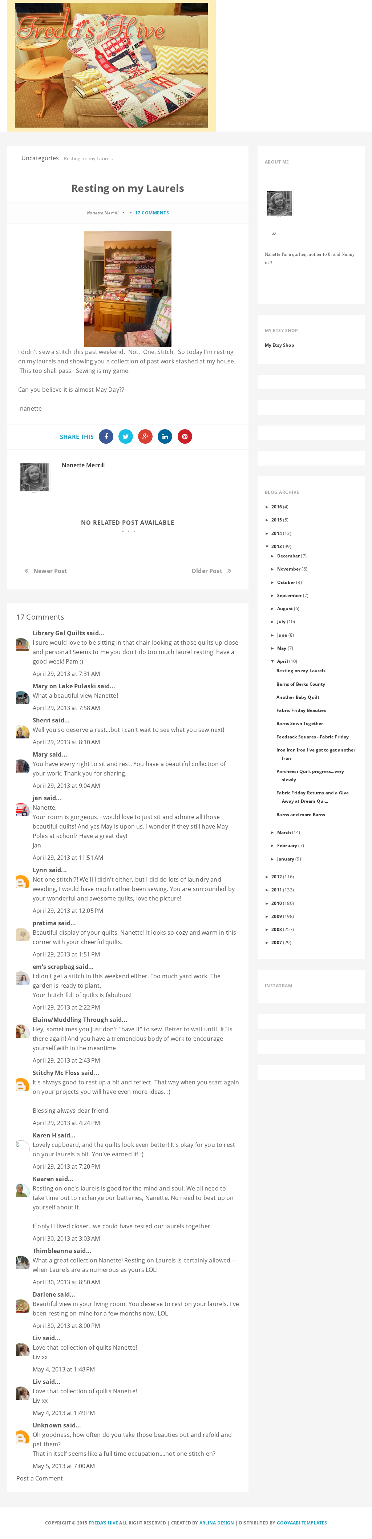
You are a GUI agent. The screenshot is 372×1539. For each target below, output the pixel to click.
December (288, 556)
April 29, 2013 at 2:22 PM (66, 1007)
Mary (40, 754)
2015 (276, 520)
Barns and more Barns (300, 814)
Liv (37, 1338)
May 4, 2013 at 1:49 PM (64, 1413)
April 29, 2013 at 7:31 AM (66, 674)
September (289, 595)
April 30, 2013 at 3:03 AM (66, 1238)
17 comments (152, 213)
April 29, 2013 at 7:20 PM (66, 1167)
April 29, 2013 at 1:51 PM (66, 954)
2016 (276, 506)
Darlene (44, 1294)
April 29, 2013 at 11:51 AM (68, 858)
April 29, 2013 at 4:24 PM (66, 1123)
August (285, 608)
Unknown (47, 1425)
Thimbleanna (52, 1251)
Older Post (206, 571)
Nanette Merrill (83, 465)
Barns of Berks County (300, 684)
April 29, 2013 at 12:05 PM (68, 911)
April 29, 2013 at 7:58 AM (66, 708)
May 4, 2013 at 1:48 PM (64, 1369)
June (282, 635)
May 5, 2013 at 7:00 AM (64, 1466)
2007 (276, 942)
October (286, 582)
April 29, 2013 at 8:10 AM (66, 742)
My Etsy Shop (279, 345)
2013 (276, 546)
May (281, 648)
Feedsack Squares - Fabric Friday (312, 737)
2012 (276, 876)
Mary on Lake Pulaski (64, 686)
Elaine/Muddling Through (70, 1020)
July (281, 621)
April (282, 661)
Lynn (40, 870)
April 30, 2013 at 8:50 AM (66, 1282)
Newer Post (50, 571)
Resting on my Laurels (301, 670)
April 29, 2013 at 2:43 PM (66, 1060)
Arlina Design (216, 1523)
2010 (276, 903)
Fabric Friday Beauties (301, 710)
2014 (276, 533)
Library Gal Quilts (59, 633)
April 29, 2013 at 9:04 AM (66, 786)
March (284, 832)
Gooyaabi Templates (302, 1523)
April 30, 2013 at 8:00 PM (66, 1326)
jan (37, 798)
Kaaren (43, 1179)
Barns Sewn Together (299, 723)
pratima (45, 923)
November (288, 569)
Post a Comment (39, 1478)
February (287, 845)
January (285, 859)
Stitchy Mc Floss (57, 1073)
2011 (276, 890)
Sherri (41, 720)
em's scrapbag (53, 967)
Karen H (44, 1135)
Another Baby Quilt (297, 697)
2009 (276, 916)
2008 (276, 929)
